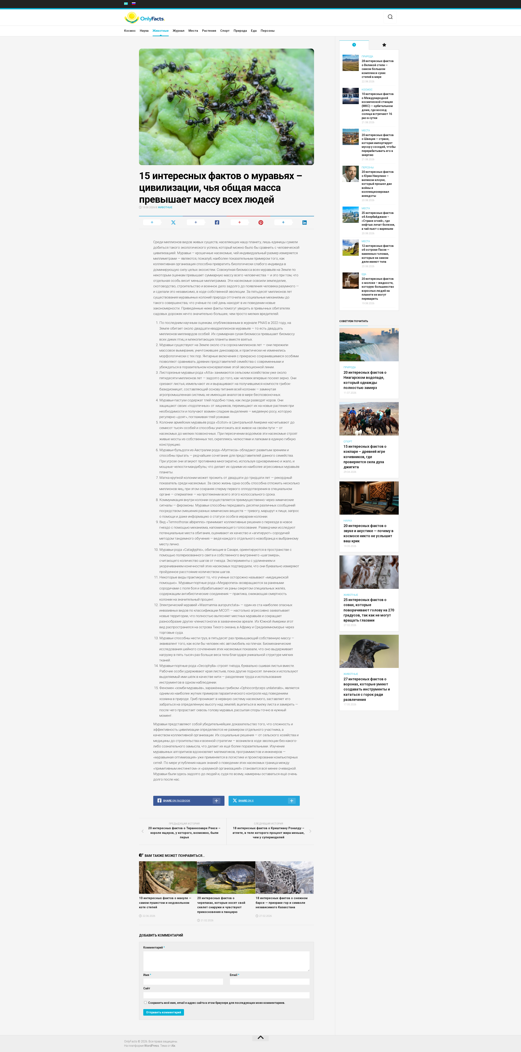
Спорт (225, 31)
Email (234, 975)
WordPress (151, 1045)
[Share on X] (161, 222)
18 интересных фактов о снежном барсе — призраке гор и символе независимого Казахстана (282, 902)
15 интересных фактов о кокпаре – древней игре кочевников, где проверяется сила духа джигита (365, 456)
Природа (240, 31)
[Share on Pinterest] (248, 222)
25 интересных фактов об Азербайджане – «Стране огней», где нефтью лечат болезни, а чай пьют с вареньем (378, 220)
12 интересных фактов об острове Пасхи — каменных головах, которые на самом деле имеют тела (378, 253)
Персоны (268, 31)
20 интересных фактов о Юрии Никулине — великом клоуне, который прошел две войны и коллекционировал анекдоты (378, 183)
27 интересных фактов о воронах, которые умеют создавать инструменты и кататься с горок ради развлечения (367, 689)
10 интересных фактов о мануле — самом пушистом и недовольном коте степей (165, 902)
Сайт (146, 988)
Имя (147, 975)
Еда (254, 31)
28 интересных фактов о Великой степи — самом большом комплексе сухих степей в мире (378, 68)
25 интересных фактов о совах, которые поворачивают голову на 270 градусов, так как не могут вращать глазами (369, 610)
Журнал (178, 31)
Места (193, 31)
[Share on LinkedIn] (292, 222)
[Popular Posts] (384, 45)
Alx (173, 1045)
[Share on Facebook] (205, 222)
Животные (161, 31)
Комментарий (154, 947)
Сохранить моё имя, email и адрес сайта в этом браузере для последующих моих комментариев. (216, 1002)
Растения (209, 31)
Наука (144, 31)
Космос (130, 31)
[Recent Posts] (354, 45)
